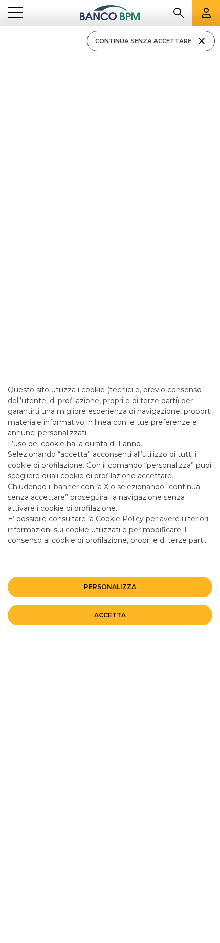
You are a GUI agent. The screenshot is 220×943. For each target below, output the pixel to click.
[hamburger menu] (15, 13)
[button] (110, 587)
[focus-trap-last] (4, 27)
